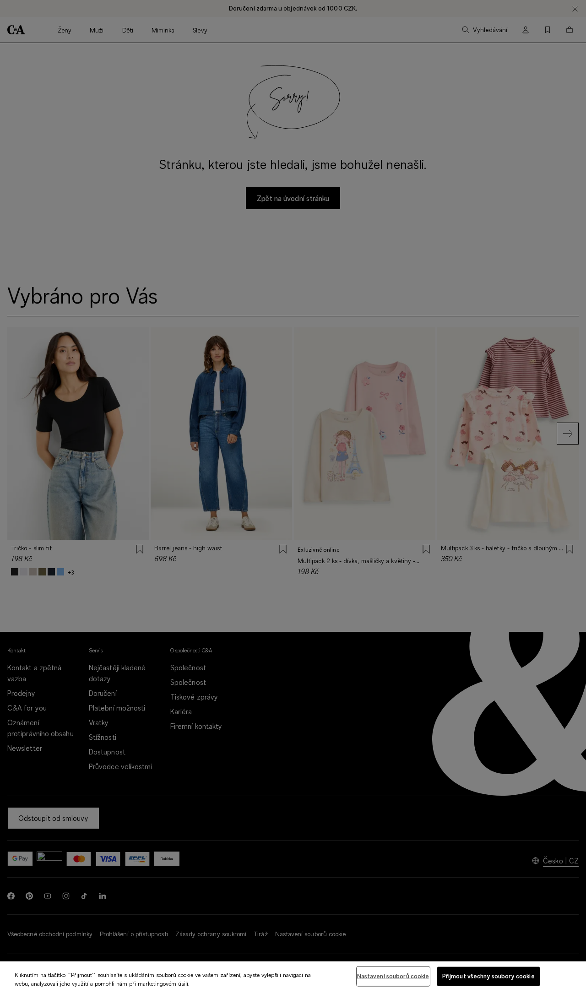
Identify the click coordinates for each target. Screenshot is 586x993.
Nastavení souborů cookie (393, 976)
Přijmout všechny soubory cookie (488, 976)
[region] (293, 977)
